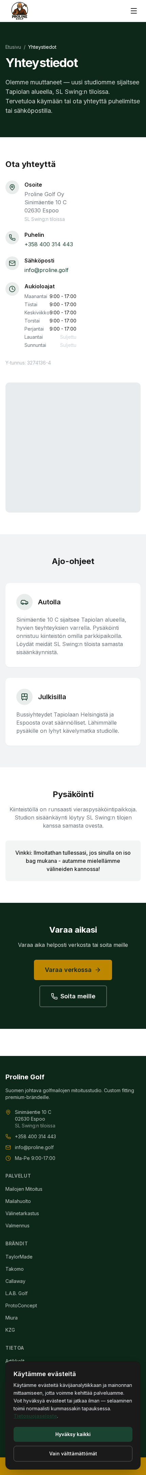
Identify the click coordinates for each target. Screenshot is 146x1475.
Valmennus (17, 1225)
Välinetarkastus (22, 1213)
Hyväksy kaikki (73, 1434)
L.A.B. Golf (16, 1293)
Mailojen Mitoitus (23, 1189)
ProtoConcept (21, 1305)
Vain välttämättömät (73, 1453)
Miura (11, 1318)
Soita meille (77, 996)
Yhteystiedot (42, 47)
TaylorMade (19, 1257)
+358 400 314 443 (48, 244)
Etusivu (13, 47)
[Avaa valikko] (134, 11)
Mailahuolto (18, 1201)
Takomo (14, 1269)
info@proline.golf (46, 270)
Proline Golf (24, 1077)
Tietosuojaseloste (35, 1416)
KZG (10, 1330)
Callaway (15, 1281)
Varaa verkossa (68, 969)
